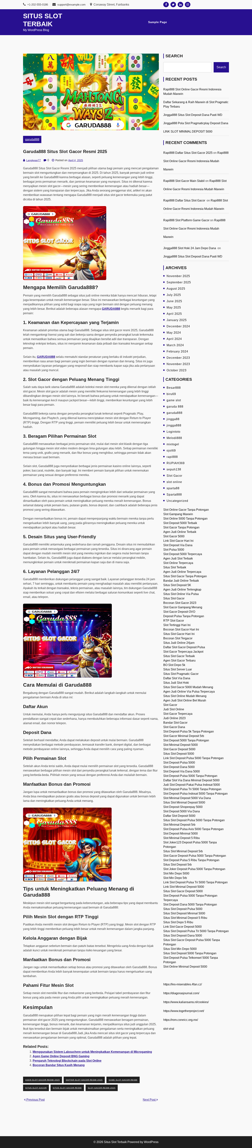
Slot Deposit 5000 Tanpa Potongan (186, 740)
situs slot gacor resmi (67, 1088)
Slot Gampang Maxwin (178, 514)
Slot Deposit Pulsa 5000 (179, 762)
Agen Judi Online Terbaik (179, 531)
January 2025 (177, 320)
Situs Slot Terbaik (174, 567)
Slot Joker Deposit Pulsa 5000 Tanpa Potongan (194, 869)
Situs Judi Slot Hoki (176, 682)
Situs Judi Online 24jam (178, 642)
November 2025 (178, 276)
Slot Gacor (174, 475)
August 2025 (176, 288)
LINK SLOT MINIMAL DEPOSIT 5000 (187, 131)
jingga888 (174, 425)
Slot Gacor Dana (174, 727)
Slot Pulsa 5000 (173, 549)
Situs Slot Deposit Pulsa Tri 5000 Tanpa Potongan (196, 931)
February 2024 (177, 351)
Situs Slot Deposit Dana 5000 (182, 935)
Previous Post (35, 1099)
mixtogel (173, 444)
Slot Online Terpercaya (178, 562)
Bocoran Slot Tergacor (177, 638)
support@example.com (71, 4)
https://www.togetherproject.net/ (183, 1011)
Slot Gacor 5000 (173, 536)
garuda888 (32, 139)
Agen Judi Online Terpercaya (182, 571)
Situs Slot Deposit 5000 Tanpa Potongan (189, 953)
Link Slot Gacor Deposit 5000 (182, 926)
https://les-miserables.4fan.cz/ (182, 984)
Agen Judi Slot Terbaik (178, 558)
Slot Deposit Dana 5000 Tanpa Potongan (190, 904)
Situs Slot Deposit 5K (177, 585)
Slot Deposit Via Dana (177, 545)
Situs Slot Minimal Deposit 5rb (183, 851)
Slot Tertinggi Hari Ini (177, 625)
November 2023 (178, 364)
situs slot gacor (36, 1088)
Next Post (149, 1099)
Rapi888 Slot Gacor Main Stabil (184, 180)
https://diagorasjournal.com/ (181, 993)
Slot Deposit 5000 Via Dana (181, 811)
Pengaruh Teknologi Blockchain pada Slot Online (67, 1060)
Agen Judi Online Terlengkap (182, 589)
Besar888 (174, 387)
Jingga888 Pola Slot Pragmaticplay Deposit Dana (195, 123)
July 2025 (174, 294)
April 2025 (174, 313)
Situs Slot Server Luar (177, 669)
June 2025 (174, 301)
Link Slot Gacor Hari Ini (178, 540)
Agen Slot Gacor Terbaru (179, 660)
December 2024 (178, 326)
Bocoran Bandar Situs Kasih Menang (59, 1065)
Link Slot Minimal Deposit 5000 (183, 886)
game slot (174, 400)
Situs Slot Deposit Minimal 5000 (184, 913)
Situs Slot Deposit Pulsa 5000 (182, 908)
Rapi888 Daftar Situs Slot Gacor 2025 (188, 152)
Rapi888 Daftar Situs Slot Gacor (184, 200)
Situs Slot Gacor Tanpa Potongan (185, 576)
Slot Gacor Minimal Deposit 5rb (183, 735)
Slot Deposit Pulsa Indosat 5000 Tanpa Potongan (195, 793)
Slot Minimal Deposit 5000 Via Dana (187, 798)
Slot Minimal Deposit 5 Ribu (181, 838)
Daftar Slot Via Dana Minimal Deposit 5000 (191, 780)
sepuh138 (174, 469)
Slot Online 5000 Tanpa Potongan (185, 518)
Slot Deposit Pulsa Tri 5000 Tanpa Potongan (192, 789)
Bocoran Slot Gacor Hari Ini (181, 629)
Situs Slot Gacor (173, 598)
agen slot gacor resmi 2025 (42, 1080)
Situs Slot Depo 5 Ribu (178, 922)
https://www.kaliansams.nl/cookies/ (186, 1002)
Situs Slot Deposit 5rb (177, 864)
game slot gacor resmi (123, 1080)
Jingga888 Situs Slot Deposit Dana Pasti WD (192, 114)
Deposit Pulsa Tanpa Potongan (183, 616)
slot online (174, 482)
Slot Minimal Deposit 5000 (180, 744)
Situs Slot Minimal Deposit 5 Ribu (185, 917)
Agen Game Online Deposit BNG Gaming (61, 1056)
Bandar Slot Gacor (175, 722)
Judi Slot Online (173, 709)
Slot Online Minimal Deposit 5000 (185, 966)
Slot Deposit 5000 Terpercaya (182, 554)
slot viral (168, 1028)
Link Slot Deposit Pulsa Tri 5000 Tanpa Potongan (195, 882)
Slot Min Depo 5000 (176, 873)
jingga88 (173, 419)
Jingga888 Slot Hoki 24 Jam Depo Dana (190, 248)
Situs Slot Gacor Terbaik (179, 656)
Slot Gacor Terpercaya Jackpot (183, 651)
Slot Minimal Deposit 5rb (179, 824)
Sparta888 (174, 494)
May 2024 (174, 332)
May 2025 (174, 307)
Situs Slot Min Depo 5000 (180, 948)
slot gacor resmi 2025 (101, 1088)
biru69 (171, 394)
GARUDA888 (46, 356)
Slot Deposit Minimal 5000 (180, 833)
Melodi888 (174, 438)
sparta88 (173, 488)
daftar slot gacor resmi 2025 (84, 1080)
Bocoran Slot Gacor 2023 (179, 602)
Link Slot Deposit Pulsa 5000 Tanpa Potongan (193, 758)
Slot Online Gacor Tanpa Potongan (186, 509)
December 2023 (178, 357)
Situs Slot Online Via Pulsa (181, 594)
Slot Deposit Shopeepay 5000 (183, 806)
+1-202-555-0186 (37, 4)
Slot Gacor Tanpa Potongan (181, 527)
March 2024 (175, 345)
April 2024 (174, 338)
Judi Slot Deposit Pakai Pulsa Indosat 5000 (191, 784)
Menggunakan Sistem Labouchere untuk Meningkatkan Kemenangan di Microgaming (92, 1051)
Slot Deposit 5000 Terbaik (180, 523)
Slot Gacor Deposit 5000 (179, 749)
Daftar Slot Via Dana (176, 678)
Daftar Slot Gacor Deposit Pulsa (184, 647)
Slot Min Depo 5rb (175, 877)
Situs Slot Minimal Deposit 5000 (184, 802)
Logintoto (173, 431)
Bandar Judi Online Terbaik (181, 580)
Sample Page (157, 22)
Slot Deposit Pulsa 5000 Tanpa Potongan (190, 775)
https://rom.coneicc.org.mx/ (180, 1019)
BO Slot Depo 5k (174, 665)
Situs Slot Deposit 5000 (178, 753)
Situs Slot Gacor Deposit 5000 (183, 891)
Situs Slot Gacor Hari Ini (179, 633)
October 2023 (177, 370)
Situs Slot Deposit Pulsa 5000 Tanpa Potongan (194, 820)
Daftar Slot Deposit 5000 (179, 815)
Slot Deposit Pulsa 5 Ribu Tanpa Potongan (191, 860)
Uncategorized (177, 500)
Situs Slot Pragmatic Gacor (181, 673)
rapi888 (172, 456)
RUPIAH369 (176, 463)
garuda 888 (175, 406)
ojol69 (171, 450)
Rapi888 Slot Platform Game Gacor (186, 220)
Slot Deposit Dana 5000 (179, 767)
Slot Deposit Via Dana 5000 (181, 771)
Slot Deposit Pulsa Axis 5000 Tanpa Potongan (193, 829)
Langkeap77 (33, 160)
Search (174, 56)
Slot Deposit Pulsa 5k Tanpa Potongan (188, 731)
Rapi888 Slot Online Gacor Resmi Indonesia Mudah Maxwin (196, 161)
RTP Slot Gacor (173, 620)
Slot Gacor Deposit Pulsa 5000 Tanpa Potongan (194, 855)
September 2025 (179, 282)
